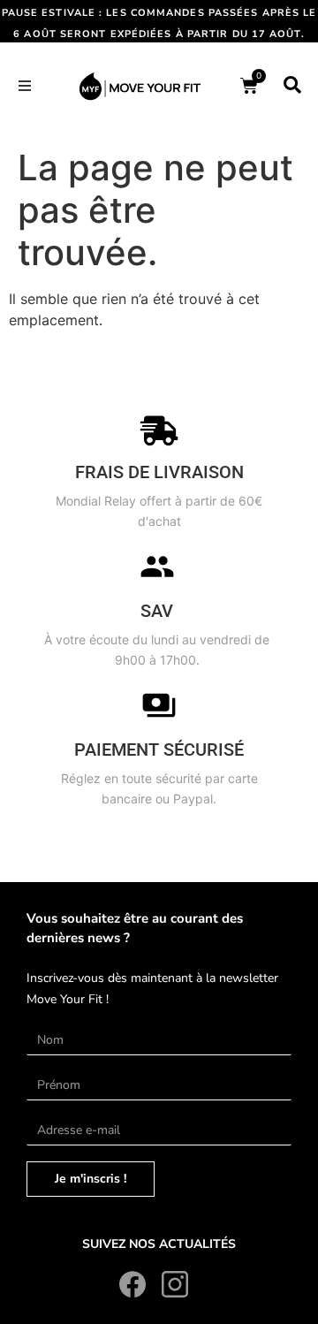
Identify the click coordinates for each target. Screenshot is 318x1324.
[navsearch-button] (292, 85)
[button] (25, 86)
